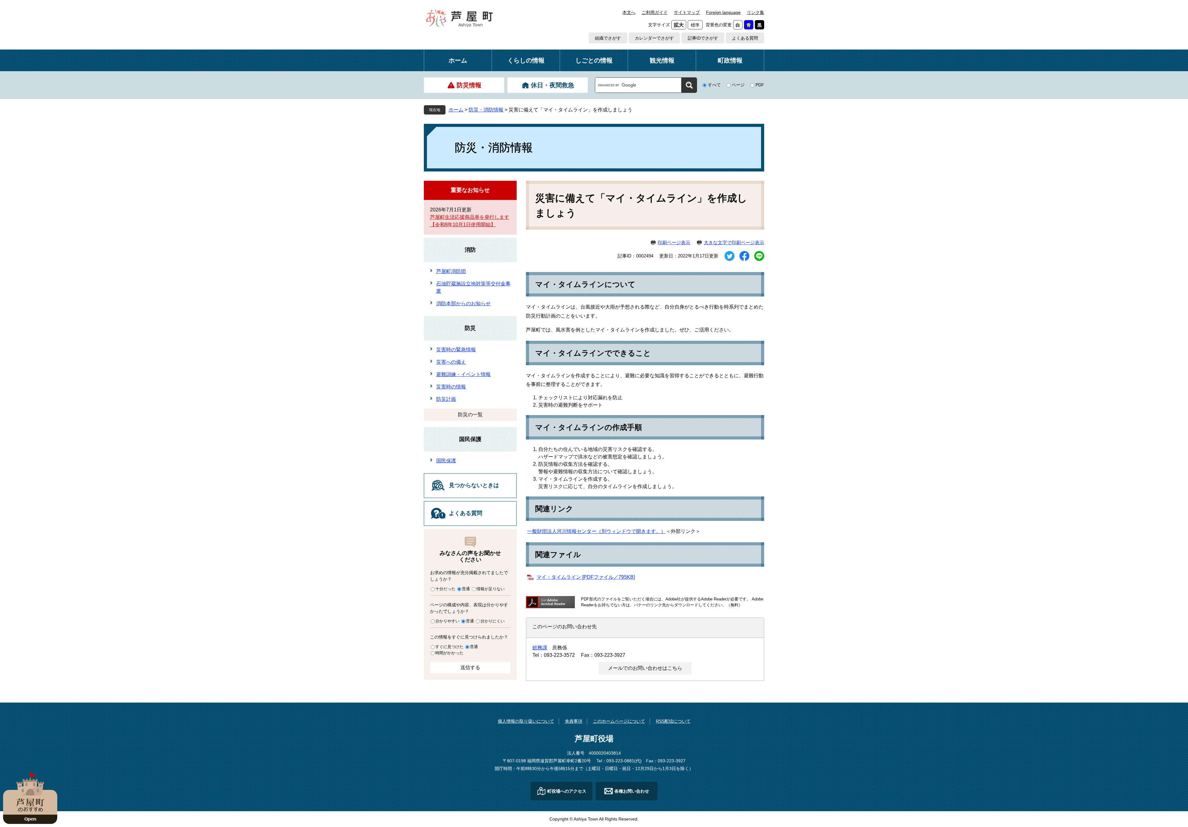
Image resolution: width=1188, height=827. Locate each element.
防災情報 (469, 85)
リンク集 (755, 12)
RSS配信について (673, 721)
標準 (695, 25)
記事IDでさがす (703, 38)
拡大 (679, 25)
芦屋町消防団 (451, 271)
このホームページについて (619, 721)
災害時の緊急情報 (456, 349)
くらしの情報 (525, 60)
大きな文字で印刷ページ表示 (734, 242)
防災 (470, 328)
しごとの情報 (594, 60)
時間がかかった (449, 653)
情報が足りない (490, 589)
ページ (738, 84)
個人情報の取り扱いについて (526, 721)
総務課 (539, 647)
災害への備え (451, 362)
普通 (466, 589)
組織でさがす (608, 38)
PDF (759, 84)
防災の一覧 (470, 414)
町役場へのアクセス (566, 791)
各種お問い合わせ (631, 791)
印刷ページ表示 (674, 242)
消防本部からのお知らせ (463, 303)
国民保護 (470, 439)
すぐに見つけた (449, 646)
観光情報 (662, 60)
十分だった (445, 589)
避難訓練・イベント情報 (463, 374)
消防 (470, 250)
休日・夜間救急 (552, 85)
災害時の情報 (451, 386)
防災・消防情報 (486, 109)
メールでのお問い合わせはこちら (645, 668)
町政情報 (730, 60)
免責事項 (573, 721)
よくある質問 (745, 38)
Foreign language (723, 12)
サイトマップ (687, 12)
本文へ (628, 12)
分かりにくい (492, 621)
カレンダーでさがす (654, 38)
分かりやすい (447, 621)
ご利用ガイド (655, 12)
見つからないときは (474, 485)
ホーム (458, 60)
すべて (714, 84)
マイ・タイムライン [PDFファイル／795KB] (585, 577)
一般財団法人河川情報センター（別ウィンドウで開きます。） (596, 531)
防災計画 (446, 399)
